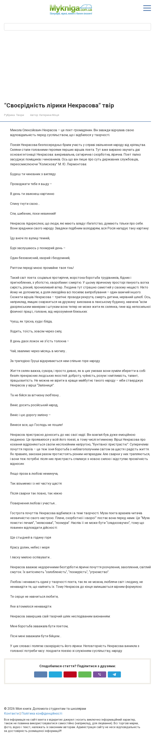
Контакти (11, 713)
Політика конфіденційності (41, 713)
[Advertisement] (77, 72)
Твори (20, 115)
